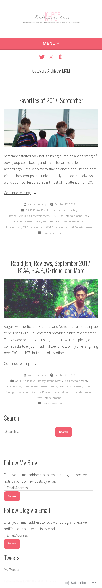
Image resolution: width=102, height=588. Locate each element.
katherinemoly (37, 204)
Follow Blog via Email (27, 509)
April (18, 381)
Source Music (13, 227)
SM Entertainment (74, 221)
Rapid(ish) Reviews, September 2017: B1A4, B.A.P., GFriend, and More (51, 266)
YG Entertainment (82, 227)
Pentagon (56, 221)
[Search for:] (29, 431)
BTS (53, 216)
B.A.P (28, 210)
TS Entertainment (34, 227)
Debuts (53, 386)
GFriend (28, 221)
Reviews (46, 392)
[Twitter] (42, 57)
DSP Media (65, 386)
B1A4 (36, 210)
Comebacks (14, 386)
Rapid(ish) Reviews (30, 392)
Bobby (73, 210)
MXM (46, 221)
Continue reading (17, 193)
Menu (64, 43)
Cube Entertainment (69, 216)
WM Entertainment (58, 227)
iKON (38, 221)
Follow (12, 496)
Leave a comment (53, 233)
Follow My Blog (20, 462)
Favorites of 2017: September (51, 100)
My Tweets (11, 569)
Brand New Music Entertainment (29, 216)
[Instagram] (51, 57)
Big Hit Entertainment (54, 210)
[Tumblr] (59, 57)
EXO (85, 216)
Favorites (17, 221)
